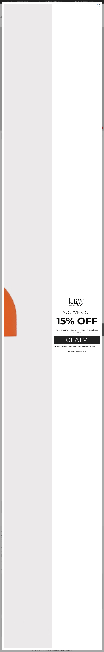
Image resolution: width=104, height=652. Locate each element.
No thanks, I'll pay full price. (77, 351)
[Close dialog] (99, 4)
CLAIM (77, 340)
